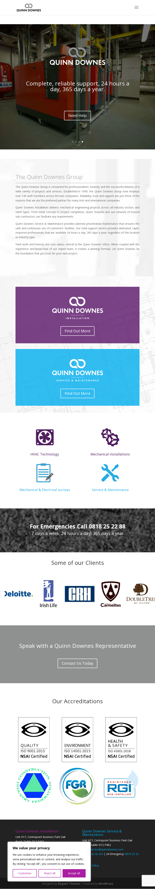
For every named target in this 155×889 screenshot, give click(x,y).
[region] (49, 861)
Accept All (74, 873)
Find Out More (77, 330)
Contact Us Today (77, 663)
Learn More (77, 119)
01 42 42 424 (95, 854)
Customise (24, 873)
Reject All (49, 873)
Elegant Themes (69, 883)
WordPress (105, 883)
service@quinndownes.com (106, 849)
